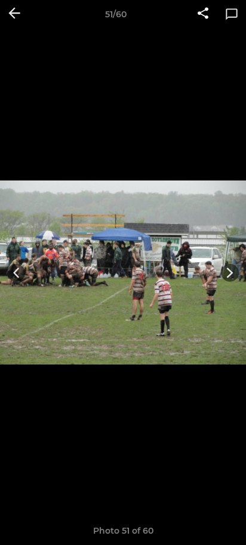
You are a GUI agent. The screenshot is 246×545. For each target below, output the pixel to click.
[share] (203, 14)
